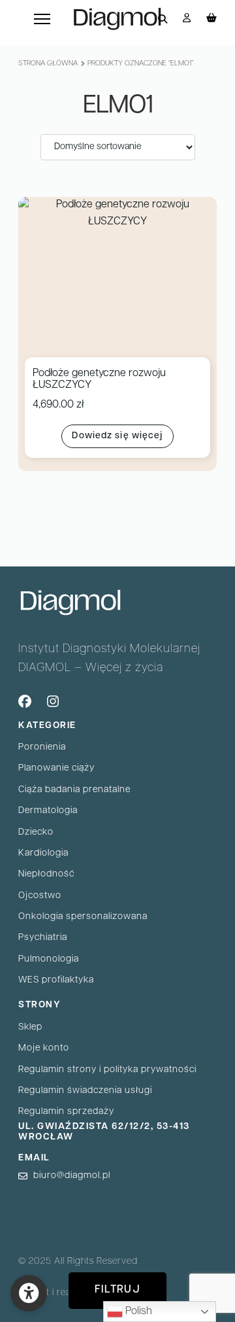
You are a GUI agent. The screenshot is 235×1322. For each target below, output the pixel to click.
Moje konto (43, 1048)
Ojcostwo (39, 896)
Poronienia (42, 747)
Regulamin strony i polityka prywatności (107, 1070)
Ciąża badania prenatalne (74, 790)
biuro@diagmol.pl (71, 1176)
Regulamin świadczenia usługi (85, 1091)
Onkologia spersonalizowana (83, 917)
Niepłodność (46, 874)
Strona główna (48, 63)
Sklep (30, 1027)
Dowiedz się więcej (117, 436)
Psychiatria (42, 938)
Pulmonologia (48, 959)
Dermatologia (48, 811)
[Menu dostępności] (28, 1293)
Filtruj (117, 1290)
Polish (137, 1311)
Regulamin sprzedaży (66, 1112)
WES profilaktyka (56, 980)
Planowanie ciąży (56, 768)
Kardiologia (43, 853)
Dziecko (36, 832)
